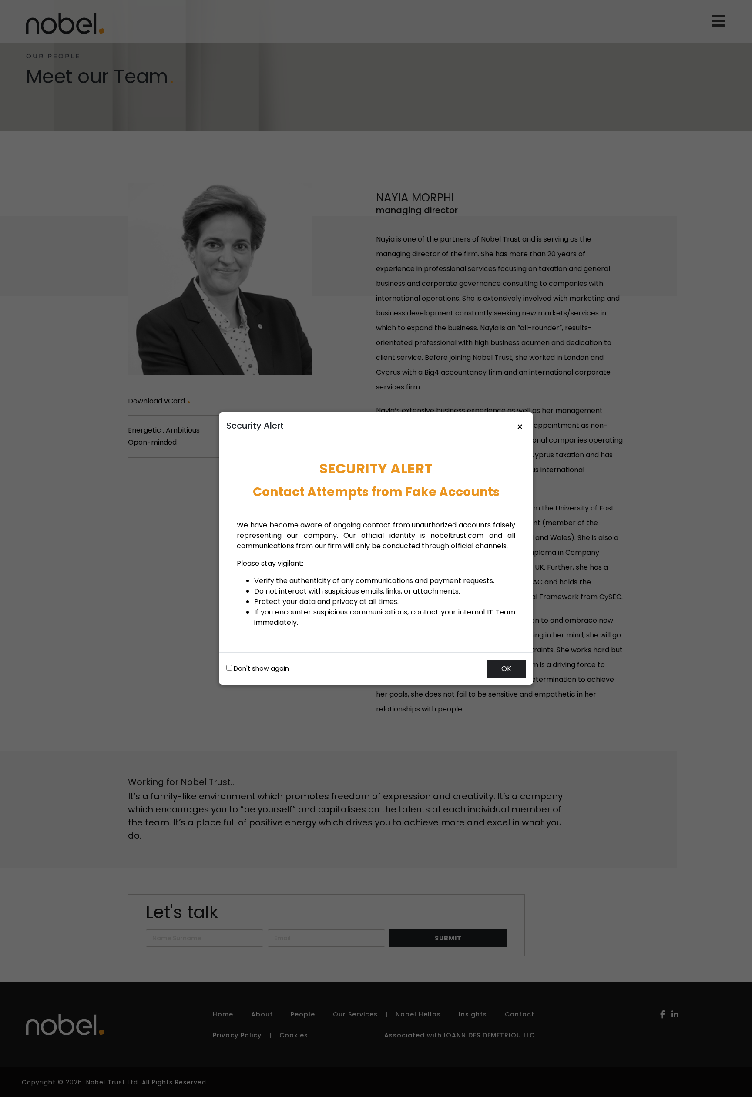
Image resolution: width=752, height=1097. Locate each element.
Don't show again (260, 668)
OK (506, 669)
